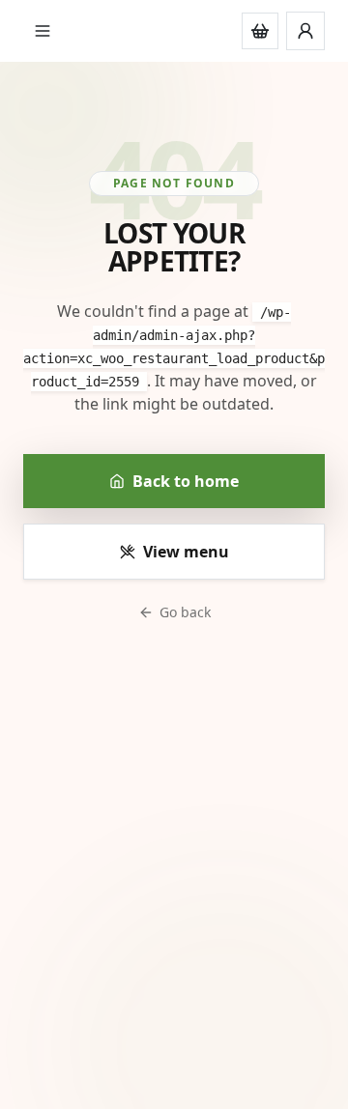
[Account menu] (305, 31)
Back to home (185, 481)
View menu (186, 551)
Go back (185, 612)
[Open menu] (42, 31)
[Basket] (260, 31)
